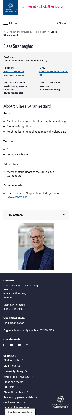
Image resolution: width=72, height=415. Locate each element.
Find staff (41, 31)
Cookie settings (12, 402)
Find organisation (13, 323)
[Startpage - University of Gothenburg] (60, 401)
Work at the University (16, 376)
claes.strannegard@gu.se (53, 73)
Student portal (14, 360)
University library (15, 371)
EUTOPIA (9, 387)
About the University (21, 31)
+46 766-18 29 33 (13, 75)
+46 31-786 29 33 (13, 71)
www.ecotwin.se (17, 197)
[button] (26, 23)
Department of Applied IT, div (24, 60)
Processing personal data (18, 397)
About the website (14, 392)
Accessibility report (15, 407)
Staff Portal (12, 365)
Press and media (13, 382)
